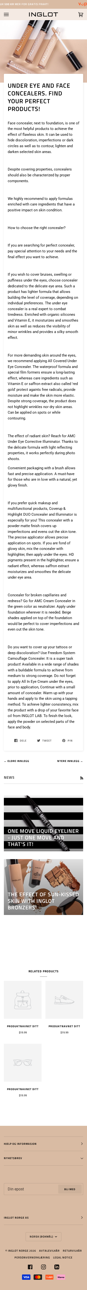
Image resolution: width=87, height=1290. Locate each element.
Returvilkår (72, 1250)
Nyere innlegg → (70, 761)
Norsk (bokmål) (42, 1236)
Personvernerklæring (32, 1257)
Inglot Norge (18, 1250)
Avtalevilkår (49, 1250)
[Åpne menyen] (11, 14)
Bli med (69, 1189)
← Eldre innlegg (16, 761)
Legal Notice (62, 1257)
